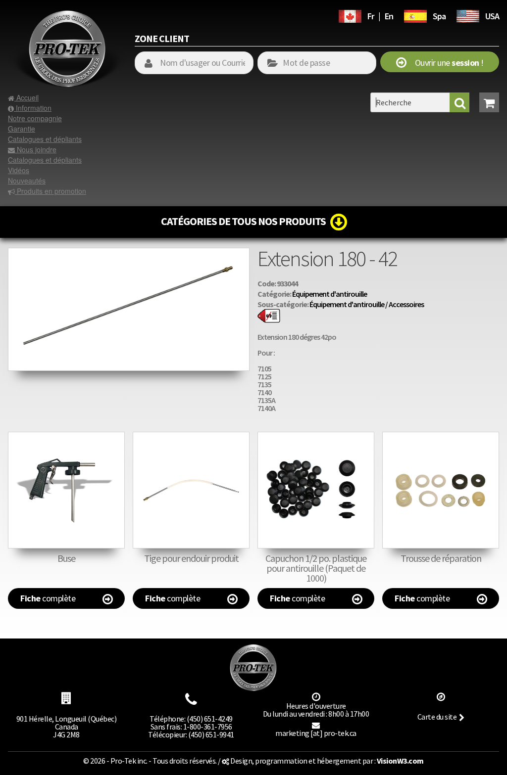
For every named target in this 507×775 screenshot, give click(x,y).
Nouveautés (27, 180)
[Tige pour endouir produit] (191, 490)
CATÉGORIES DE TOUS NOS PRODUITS (245, 221)
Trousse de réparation (441, 558)
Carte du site (437, 717)
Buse (66, 558)
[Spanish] (415, 15)
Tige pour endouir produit (191, 558)
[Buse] (66, 490)
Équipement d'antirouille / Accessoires (366, 304)
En (389, 16)
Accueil (26, 97)
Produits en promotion (50, 191)
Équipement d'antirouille (329, 294)
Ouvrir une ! (445, 62)
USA (492, 16)
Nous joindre (35, 149)
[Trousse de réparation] (440, 490)
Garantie (21, 129)
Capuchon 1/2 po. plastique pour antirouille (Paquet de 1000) (315, 568)
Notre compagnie (35, 118)
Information (32, 108)
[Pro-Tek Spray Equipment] (467, 15)
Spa (439, 16)
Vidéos (18, 170)
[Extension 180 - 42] (129, 253)
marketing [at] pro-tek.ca (315, 733)
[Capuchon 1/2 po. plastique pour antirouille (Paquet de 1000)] (315, 490)
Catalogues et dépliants (45, 139)
